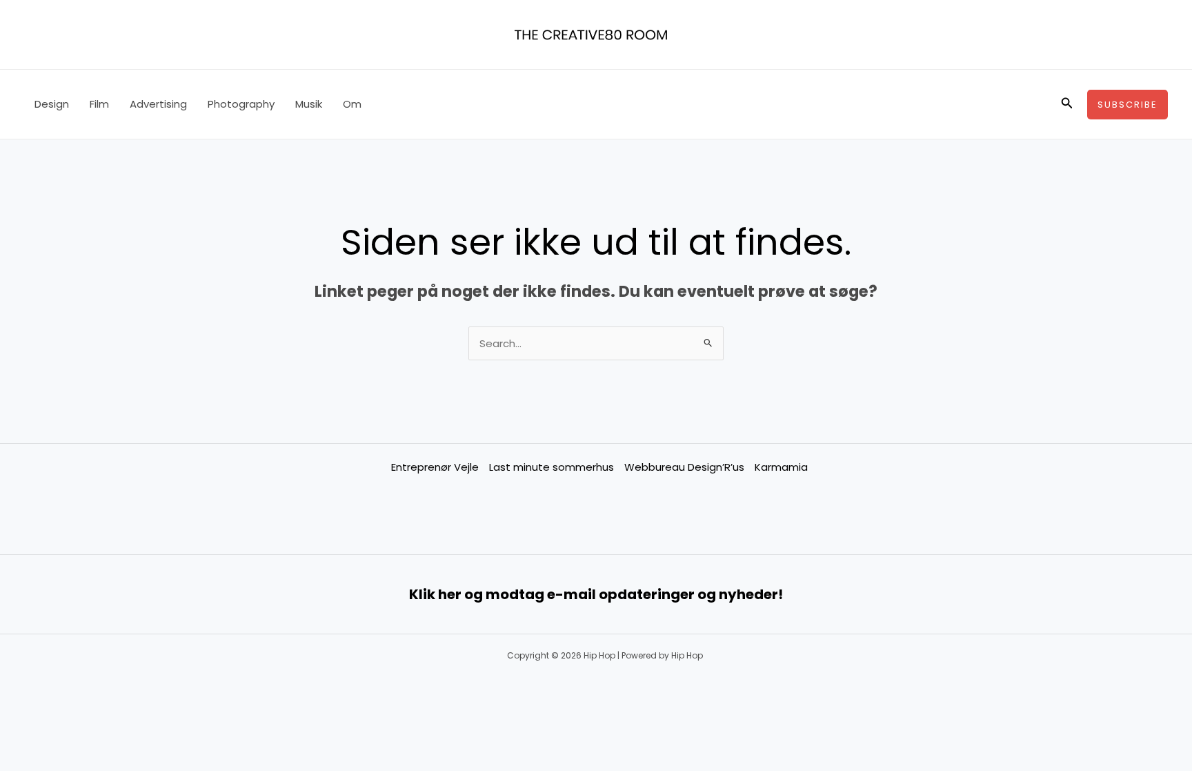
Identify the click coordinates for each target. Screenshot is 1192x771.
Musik (308, 104)
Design (51, 104)
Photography (241, 104)
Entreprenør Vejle (435, 467)
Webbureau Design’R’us (684, 467)
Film (99, 104)
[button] (1067, 104)
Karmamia (781, 467)
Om (352, 104)
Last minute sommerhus (551, 467)
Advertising (158, 104)
